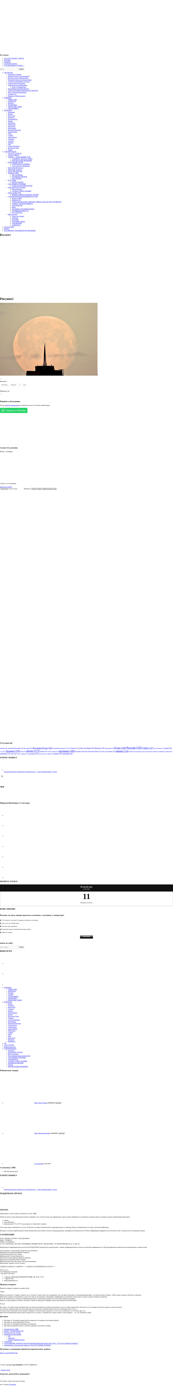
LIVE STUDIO (9, 227)
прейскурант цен (10, 1047)
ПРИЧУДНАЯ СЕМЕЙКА (21, 164)
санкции (5, 754)
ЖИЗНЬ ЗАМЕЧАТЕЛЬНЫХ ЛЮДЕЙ (25, 195)
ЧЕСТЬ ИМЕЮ (17, 175)
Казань (10, 121)
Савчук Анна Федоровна (16, 83)
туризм (50, 753)
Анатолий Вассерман (15, 748)
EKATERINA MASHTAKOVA (18, 89)
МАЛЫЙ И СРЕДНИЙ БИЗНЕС (23, 209)
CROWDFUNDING (11, 64)
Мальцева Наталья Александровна (20, 80)
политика (162, 751)
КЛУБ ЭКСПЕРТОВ (15, 171)
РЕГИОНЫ (8, 1002)
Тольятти (11, 139)
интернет (80, 751)
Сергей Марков (158, 748)
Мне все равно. (7, 932)
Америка (3, 748)
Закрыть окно (5, 1370)
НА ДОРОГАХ (17, 212)
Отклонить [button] (12, 1384)
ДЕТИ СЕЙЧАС (13, 155)
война (43, 751)
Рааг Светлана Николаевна (17, 92)
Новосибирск (12, 132)
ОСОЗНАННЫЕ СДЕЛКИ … (14, 65)
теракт (24, 753)
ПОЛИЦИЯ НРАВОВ (19, 177)
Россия (134, 747)
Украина (13, 751)
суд (19, 753)
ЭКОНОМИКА (13, 108)
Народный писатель (15, 169)
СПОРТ (10, 995)
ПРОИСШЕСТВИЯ (15, 107)
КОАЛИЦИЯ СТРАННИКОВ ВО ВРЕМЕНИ (20, 230)
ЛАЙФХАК (16, 225)
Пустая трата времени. (10, 926)
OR (5, 1043)
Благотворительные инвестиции (19, 1056)
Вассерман (28, 748)
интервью (67, 751)
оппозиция (149, 751)
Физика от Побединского (16, 96)
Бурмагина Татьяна (14, 74)
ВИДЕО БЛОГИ (17, 182)
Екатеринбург (13, 119)
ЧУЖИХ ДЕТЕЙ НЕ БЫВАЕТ (22, 204)
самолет (169, 751)
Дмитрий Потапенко (60, 748)
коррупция (96, 751)
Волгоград (11, 116)
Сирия (168, 748)
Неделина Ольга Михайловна (18, 78)
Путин (120, 748)
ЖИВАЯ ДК (16, 200)
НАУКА (11, 103)
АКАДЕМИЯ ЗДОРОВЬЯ (17, 1057)
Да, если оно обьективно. (11, 923)
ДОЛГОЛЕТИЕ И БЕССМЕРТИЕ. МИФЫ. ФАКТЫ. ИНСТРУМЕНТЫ (36, 202)
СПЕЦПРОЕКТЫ (10, 1048)
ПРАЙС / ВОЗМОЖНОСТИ (13, 1331)
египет (55, 751)
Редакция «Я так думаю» (12, 1333)
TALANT (11, 1050)
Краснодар (11, 126)
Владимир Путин (42, 748)
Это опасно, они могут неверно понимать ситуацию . (20, 920)
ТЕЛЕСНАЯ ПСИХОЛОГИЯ (22, 186)
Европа (75, 748)
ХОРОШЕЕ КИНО (18, 221)
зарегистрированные (12, 405)
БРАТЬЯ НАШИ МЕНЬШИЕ (22, 160)
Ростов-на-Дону (13, 148)
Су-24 (2, 751)
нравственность (140, 751)
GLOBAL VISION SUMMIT (21, 191)
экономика (67, 754)
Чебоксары (11, 125)
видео (33, 750)
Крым (90, 748)
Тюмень (10, 142)
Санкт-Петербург (14, 146)
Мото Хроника (17, 189)
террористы (42, 753)
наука (132, 751)
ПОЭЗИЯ (15, 220)
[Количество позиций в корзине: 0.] (2, 776)
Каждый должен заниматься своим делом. (16, 929)
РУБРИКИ (7, 987)
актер (23, 751)
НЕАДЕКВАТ (17, 178)
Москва (99, 748)
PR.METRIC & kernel (15, 1052)
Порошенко (109, 748)
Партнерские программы (12, 1334)
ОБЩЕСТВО (12, 99)
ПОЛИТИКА (12, 105)
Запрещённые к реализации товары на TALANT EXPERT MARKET (27, 1345)
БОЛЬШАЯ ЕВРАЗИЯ (15, 1063)
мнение (122, 751)
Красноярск (12, 128)
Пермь (10, 150)
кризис (111, 751)
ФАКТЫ (15, 218)
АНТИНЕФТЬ (13, 1059)
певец (155, 751)
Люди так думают (18, 216)
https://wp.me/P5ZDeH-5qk (9, 1353)
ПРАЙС (6, 229)
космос (104, 751)
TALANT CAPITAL (15, 153)
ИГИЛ (82, 748)
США (148, 748)
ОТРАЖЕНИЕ (17, 223)
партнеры (11, 1338)
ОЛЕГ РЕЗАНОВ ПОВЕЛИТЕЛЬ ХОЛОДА (23, 90)
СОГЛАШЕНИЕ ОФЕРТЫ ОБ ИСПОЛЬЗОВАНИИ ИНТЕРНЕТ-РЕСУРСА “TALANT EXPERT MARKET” (41, 1343)
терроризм (33, 753)
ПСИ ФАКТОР (17, 205)
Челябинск (11, 123)
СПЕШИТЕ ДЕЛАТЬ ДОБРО (22, 159)
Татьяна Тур (12, 94)
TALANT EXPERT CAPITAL (14, 58)
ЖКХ (14, 207)
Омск (10, 134)
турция (57, 754)
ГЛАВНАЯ (8, 1342)
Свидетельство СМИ (11, 1329)
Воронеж (11, 117)
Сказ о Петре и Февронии (21, 166)
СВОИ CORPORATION (16, 1340)
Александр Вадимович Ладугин (19, 81)
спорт (13, 753)
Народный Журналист (15, 168)
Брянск (10, 114)
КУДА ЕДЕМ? (17, 198)
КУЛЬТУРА (12, 101)
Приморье (11, 112)
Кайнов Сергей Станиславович (19, 76)
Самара (10, 135)
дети (49, 751)
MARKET (7, 62)
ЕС (69, 748)
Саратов (11, 141)
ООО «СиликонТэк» (19, 87)
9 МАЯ (10, 1065)
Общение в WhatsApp (16, 410)
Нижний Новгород (14, 130)
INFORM (7, 60)
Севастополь (12, 137)
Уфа (9, 144)
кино (87, 751)
